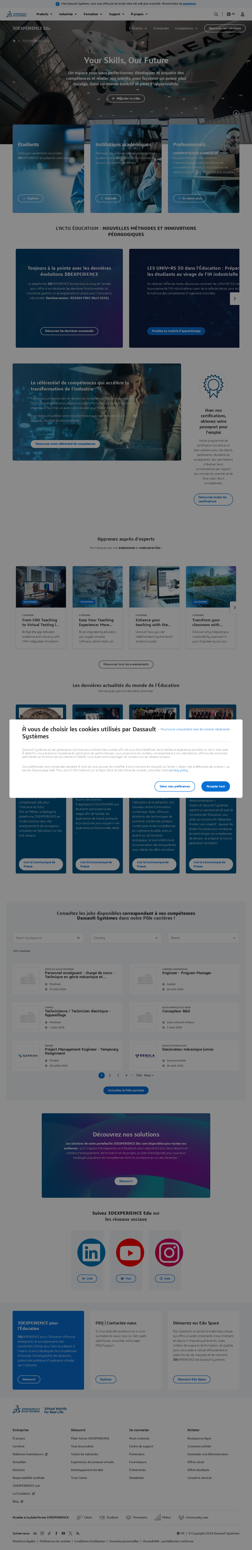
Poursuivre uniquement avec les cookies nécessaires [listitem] (195, 729)
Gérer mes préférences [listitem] (175, 786)
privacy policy (179, 770)
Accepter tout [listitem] (216, 786)
